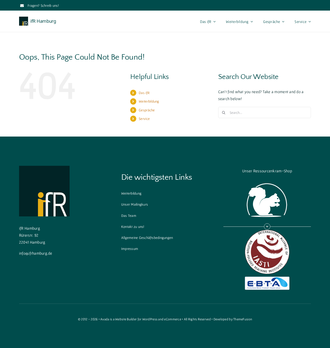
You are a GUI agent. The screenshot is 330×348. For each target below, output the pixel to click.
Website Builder (126, 319)
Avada (104, 319)
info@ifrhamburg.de (35, 253)
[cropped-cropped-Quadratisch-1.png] (44, 167)
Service (144, 119)
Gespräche (147, 110)
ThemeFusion (242, 319)
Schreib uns (49, 5)
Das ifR (144, 93)
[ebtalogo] (267, 278)
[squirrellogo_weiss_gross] (267, 180)
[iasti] (267, 231)
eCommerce (172, 319)
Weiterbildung (149, 101)
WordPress (149, 319)
